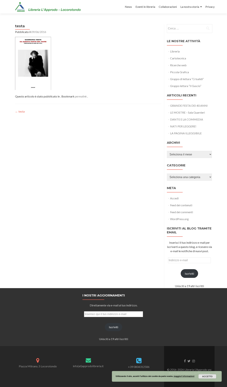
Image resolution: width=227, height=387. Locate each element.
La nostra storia (189, 6)
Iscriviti (189, 273)
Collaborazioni (168, 6)
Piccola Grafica (179, 72)
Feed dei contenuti (181, 205)
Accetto (207, 376)
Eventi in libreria (145, 6)
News (128, 6)
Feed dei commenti (181, 212)
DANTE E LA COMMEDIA (186, 119)
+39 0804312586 (139, 366)
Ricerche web (178, 65)
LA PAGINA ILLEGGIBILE (186, 133)
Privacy (210, 6)
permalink (81, 96)
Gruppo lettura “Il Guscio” (185, 86)
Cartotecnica (178, 58)
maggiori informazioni (184, 376)
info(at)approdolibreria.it (88, 366)
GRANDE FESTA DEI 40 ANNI (189, 105)
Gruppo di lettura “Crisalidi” (187, 79)
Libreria (175, 51)
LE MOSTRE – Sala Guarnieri (187, 112)
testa (20, 111)
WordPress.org (179, 219)
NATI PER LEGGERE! (183, 126)
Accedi (174, 198)
